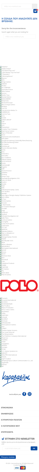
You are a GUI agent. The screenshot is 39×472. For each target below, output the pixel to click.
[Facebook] (24, 394)
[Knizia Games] (5, 201)
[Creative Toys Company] (8, 129)
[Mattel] (3, 239)
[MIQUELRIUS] (5, 246)
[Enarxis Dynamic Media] (8, 148)
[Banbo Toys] (5, 95)
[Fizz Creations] (5, 157)
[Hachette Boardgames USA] (10, 178)
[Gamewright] (5, 165)
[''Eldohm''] (4, 67)
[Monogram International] (9, 248)
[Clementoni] (4, 127)
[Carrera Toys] (5, 114)
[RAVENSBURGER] (6, 304)
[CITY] (2, 125)
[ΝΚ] (2, 366)
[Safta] (2, 313)
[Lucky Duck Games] (7, 223)
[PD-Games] (4, 269)
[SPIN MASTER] (5, 323)
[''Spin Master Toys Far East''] (10, 72)
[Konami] (3, 203)
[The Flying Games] (6, 334)
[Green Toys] (4, 176)
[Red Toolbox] (5, 306)
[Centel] (3, 118)
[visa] (17, 468)
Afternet (23, 465)
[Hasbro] (3, 182)
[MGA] (2, 242)
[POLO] (19, 286)
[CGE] (2, 121)
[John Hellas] (4, 197)
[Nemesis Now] (5, 256)
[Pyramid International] (8, 300)
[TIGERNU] (3, 340)
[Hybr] (2, 186)
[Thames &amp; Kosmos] (8, 330)
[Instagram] (30, 394)
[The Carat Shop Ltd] (7, 332)
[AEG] (2, 80)
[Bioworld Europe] (6, 103)
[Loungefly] (4, 222)
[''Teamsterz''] (5, 74)
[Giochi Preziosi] (5, 171)
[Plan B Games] (5, 274)
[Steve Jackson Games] (8, 325)
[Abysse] (3, 78)
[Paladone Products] (7, 263)
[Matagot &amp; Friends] (8, 237)
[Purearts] (3, 298)
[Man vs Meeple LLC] (7, 233)
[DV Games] (4, 144)
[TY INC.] (3, 349)
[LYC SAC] (3, 227)
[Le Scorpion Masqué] (7, 206)
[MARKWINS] (4, 235)
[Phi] (2, 271)
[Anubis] (3, 85)
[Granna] (3, 174)
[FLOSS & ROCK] (5, 161)
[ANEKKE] (3, 84)
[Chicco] (3, 123)
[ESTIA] (2, 150)
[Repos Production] (6, 307)
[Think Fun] (4, 338)
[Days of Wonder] (6, 133)
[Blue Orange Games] (7, 104)
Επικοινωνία (7, 407)
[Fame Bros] (4, 154)
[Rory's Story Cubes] (7, 309)
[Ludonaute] (4, 225)
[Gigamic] (3, 167)
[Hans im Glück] (5, 180)
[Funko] (3, 163)
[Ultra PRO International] (8, 355)
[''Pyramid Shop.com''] (7, 70)
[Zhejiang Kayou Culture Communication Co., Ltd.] (16, 360)
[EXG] (2, 152)
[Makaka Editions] (6, 231)
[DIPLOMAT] (4, 138)
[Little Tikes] (4, 218)
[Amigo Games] (5, 82)
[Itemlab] (3, 193)
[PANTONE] (4, 267)
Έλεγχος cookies (8, 457)
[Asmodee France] (6, 89)
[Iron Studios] (5, 191)
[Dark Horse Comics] (7, 131)
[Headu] (3, 184)
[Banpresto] (4, 101)
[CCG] (2, 116)
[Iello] (2, 187)
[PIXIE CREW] (4, 273)
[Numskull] (4, 259)
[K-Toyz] (3, 199)
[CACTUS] (3, 108)
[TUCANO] (3, 347)
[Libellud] (3, 214)
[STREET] (3, 328)
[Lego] (2, 210)
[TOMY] (3, 342)
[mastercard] (23, 468)
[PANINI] (3, 265)
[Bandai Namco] (5, 97)
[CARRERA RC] (5, 112)
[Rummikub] (4, 311)
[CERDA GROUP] (5, 119)
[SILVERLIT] (4, 319)
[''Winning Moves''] (6, 76)
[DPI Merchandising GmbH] (9, 142)
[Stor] (2, 326)
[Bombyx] (3, 106)
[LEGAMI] (3, 208)
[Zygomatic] (4, 362)
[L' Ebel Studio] (5, 205)
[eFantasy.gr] (4, 146)
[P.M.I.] (2, 261)
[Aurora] (3, 93)
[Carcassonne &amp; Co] (8, 110)
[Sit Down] (3, 321)
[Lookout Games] (6, 220)
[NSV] (2, 257)
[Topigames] (4, 343)
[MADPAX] (3, 229)
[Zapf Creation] (5, 358)
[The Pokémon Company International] (13, 336)
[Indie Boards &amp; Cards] (9, 189)
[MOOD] (3, 250)
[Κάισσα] (3, 364)
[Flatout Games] (5, 159)
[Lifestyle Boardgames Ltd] (9, 216)
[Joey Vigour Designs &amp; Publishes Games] (15, 195)
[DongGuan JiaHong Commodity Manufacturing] (16, 140)
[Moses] (3, 252)
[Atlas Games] (5, 91)
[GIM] (2, 169)
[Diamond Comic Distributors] (10, 136)
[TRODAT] (3, 345)
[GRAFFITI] (3, 172)
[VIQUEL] (3, 357)
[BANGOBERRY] (5, 99)
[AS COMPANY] (5, 87)
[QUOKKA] (3, 302)
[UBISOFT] (3, 353)
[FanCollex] (4, 155)
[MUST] (3, 254)
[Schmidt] (3, 317)
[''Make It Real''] (5, 68)
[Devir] (2, 135)
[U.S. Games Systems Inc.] (9, 351)
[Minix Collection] (6, 244)
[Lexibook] (4, 212)
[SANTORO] (4, 315)
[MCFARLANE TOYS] (6, 240)
